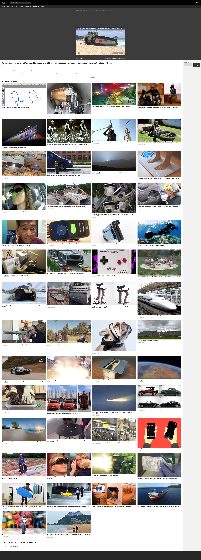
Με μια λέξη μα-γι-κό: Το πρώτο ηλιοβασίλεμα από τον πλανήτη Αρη (107, 172)
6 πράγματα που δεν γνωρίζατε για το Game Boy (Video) (105, 275)
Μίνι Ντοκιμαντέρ (36, 6)
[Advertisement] (100, 19)
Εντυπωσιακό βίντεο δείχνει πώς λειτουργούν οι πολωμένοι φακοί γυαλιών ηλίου (20, 176)
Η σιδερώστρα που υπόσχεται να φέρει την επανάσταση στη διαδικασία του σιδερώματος (22, 506)
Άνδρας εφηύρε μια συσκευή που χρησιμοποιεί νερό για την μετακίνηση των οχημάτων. (111, 441)
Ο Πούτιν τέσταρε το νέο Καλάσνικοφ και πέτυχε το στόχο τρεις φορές (17, 344)
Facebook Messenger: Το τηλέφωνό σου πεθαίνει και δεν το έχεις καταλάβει (154, 448)
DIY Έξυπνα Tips (28, 6)
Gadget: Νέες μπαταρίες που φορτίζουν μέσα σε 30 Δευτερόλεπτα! (62, 243)
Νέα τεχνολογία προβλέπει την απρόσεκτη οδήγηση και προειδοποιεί (17, 211)
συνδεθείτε (16, 546)
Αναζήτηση (186, 62)
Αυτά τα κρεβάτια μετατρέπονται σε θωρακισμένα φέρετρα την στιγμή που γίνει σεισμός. (112, 379)
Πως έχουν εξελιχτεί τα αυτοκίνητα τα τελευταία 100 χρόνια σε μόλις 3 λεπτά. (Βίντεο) (156, 408)
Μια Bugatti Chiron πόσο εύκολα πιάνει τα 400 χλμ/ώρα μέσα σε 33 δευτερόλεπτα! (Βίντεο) (22, 381)
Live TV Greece (31, 542)
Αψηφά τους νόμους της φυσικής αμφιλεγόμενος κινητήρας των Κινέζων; (63, 114)
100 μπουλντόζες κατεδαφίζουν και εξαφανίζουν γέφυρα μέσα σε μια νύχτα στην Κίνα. (111, 106)
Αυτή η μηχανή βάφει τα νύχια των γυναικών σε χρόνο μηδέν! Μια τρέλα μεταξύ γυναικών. (112, 506)
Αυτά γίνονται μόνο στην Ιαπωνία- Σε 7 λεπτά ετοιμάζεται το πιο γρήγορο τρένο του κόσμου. (158, 315)
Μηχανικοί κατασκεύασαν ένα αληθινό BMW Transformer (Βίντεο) (61, 413)
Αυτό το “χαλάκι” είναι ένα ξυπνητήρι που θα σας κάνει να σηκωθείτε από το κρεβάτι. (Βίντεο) (158, 178)
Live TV (2, 6)
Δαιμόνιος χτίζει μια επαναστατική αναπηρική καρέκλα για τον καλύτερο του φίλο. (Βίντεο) (158, 107)
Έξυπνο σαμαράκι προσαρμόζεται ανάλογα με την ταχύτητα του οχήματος (63, 175)
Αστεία (12, 6)
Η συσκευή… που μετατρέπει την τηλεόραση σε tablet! (14, 147)
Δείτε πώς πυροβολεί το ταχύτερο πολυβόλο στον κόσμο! (105, 475)
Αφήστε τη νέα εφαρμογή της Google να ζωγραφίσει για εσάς (15, 107)
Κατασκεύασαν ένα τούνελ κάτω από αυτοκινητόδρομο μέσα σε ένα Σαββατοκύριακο (66, 206)
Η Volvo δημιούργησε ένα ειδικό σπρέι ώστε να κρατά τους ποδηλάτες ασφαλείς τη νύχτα (67, 144)
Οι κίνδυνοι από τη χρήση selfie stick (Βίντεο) (148, 340)
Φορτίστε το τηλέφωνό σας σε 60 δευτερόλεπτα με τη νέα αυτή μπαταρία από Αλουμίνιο (157, 478)
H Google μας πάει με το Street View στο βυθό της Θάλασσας (151, 245)
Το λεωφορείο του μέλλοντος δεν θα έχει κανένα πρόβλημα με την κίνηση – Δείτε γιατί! (66, 273)
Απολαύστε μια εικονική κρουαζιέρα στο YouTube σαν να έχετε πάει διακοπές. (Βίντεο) (21, 441)
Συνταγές (21, 6)
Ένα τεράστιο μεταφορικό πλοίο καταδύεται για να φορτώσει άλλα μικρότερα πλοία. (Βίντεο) (158, 506)
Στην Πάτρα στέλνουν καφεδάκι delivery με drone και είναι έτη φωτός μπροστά (64, 344)
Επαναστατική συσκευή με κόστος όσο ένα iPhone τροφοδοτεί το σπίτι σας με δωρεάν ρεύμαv (113, 141)
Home (8, 6)
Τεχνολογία (4, 65)
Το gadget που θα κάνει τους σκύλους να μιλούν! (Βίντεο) (105, 351)
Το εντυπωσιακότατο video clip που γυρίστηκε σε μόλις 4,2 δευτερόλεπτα (18, 534)
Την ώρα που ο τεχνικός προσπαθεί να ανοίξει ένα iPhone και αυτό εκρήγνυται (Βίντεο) (66, 380)
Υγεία (16, 6)
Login (198, 2)
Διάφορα (42, 6)
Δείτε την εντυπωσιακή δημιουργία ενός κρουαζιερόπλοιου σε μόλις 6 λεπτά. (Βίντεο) (66, 305)
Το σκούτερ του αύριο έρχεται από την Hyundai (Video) (104, 243)
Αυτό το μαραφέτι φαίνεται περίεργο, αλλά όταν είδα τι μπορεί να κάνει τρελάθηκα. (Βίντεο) (158, 142)
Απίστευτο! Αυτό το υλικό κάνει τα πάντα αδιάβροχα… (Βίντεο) (16, 410)
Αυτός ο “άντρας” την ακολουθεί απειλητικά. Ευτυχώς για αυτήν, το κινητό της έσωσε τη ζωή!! (68, 506)
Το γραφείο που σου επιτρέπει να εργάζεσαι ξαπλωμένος (15, 275)
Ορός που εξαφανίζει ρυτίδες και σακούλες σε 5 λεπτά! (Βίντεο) (16, 245)
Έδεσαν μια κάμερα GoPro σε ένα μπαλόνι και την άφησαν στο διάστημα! (154, 380)
